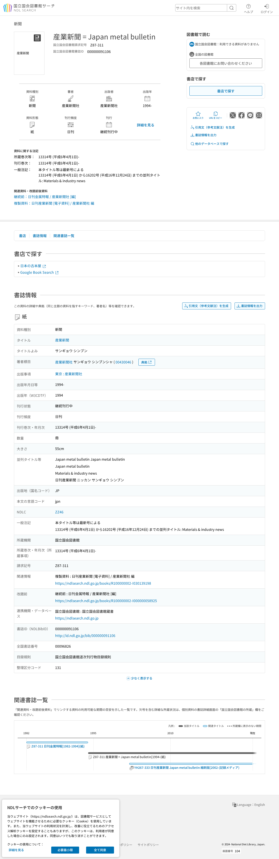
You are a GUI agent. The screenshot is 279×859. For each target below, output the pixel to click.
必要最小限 (65, 850)
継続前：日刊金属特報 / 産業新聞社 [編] (45, 196)
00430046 (123, 362)
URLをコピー (215, 117)
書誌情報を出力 (205, 135)
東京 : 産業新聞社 (68, 373)
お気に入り (198, 117)
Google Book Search (37, 272)
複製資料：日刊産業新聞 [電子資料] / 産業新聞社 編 (54, 203)
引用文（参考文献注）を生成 (215, 127)
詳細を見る (145, 124)
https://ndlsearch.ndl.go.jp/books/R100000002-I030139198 (103, 583)
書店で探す (226, 90)
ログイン (267, 12)
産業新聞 (62, 340)
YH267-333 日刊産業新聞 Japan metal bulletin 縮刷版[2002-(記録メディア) (186, 768)
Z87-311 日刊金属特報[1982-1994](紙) (58, 746)
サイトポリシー (148, 844)
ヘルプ (248, 12)
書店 (22, 235)
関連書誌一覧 (63, 235)
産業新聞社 (64, 362)
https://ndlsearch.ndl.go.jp (77, 618)
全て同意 (100, 850)
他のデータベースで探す (212, 143)
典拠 (144, 362)
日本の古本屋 (31, 265)
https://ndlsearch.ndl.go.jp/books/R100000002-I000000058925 (106, 600)
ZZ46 (59, 511)
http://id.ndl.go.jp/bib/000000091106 (85, 635)
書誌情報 (40, 235)
